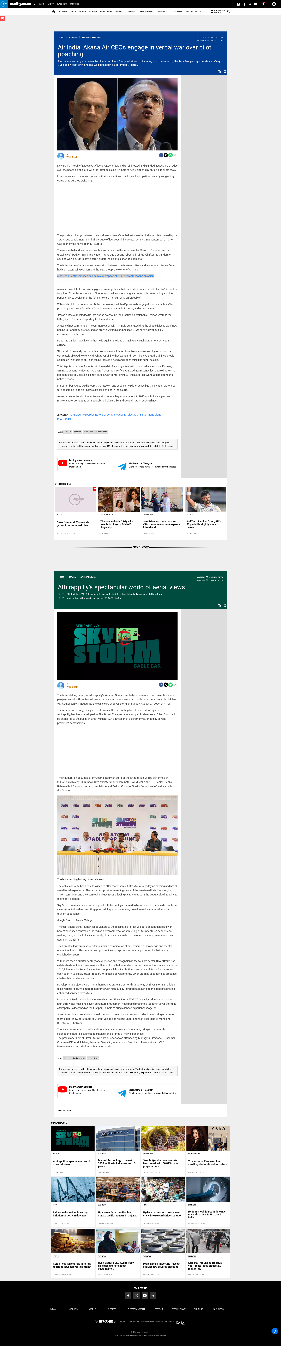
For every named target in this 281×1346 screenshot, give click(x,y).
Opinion (93, 11)
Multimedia (191, 11)
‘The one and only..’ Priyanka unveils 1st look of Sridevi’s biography (116, 524)
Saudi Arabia (148, 515)
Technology (163, 11)
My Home (63, 11)
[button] (4, 4)
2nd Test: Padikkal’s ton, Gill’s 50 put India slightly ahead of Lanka (203, 524)
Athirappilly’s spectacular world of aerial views (121, 587)
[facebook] (161, 155)
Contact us (134, 1322)
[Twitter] (165, 155)
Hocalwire (161, 1335)
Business (119, 11)
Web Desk (72, 157)
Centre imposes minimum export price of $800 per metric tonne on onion (105, 276)
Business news (101, 432)
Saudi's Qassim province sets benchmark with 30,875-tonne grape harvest (160, 1163)
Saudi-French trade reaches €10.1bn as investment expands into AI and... (161, 524)
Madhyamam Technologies (135, 1335)
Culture (198, 1309)
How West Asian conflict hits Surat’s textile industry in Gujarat (117, 1214)
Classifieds (62, 4)
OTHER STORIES (63, 484)
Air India (67, 432)
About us (122, 1322)
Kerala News (93, 1058)
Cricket (189, 515)
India (73, 11)
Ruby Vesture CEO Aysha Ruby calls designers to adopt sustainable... (116, 1265)
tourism (67, 1058)
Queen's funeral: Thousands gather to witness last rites (73, 524)
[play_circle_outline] (75, 499)
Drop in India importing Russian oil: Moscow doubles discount (161, 1265)
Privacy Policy (147, 1322)
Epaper (41, 4)
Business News (79, 1058)
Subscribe (74, 4)
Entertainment (146, 11)
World (82, 11)
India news (88, 432)
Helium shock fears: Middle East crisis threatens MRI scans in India (207, 1214)
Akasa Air (77, 432)
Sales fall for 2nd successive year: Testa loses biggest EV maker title (205, 1265)
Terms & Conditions (165, 1322)
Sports (131, 11)
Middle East (106, 11)
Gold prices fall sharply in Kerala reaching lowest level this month (72, 1265)
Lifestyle (177, 11)
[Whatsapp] (170, 155)
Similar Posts (59, 1123)
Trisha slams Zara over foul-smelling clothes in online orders (207, 1163)
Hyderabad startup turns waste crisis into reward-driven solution (162, 1214)
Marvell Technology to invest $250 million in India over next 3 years (117, 1163)
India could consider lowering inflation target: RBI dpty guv (70, 1214)
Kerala (56, 1154)
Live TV (51, 4)
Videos (59, 515)
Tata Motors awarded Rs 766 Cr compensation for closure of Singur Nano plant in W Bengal (109, 416)
